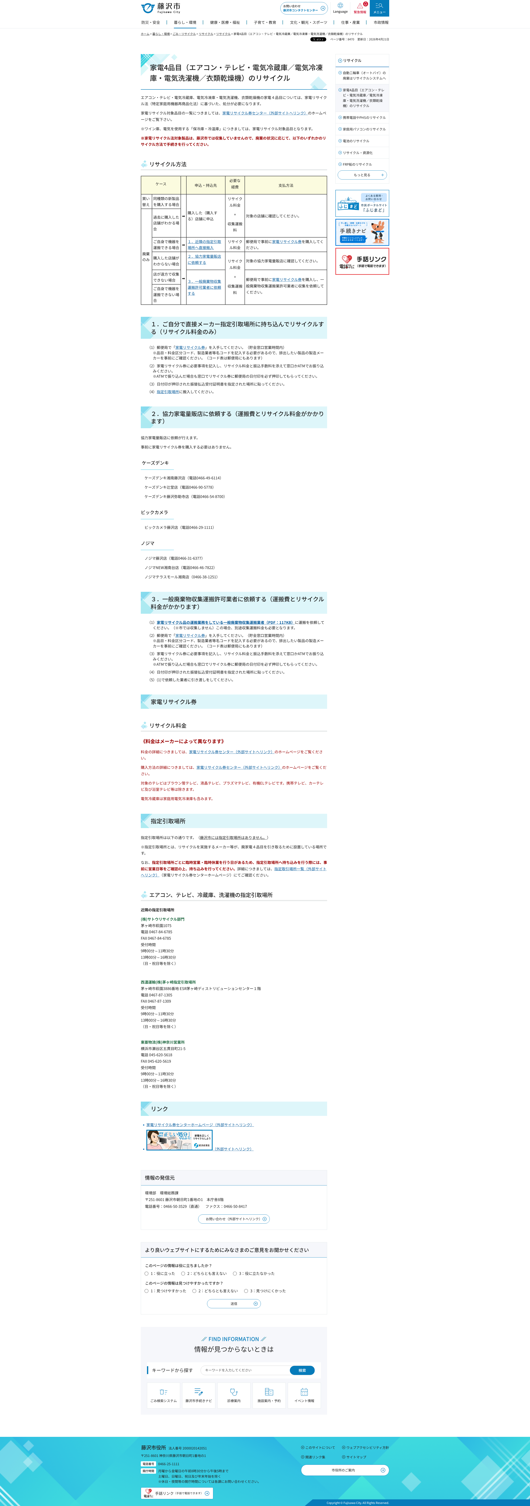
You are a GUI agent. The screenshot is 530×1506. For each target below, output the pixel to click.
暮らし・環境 (161, 34)
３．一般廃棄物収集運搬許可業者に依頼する (204, 287)
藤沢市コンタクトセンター (300, 8)
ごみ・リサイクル (184, 34)
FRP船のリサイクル (357, 164)
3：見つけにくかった (268, 1290)
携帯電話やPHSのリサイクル (364, 117)
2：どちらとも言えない (207, 1273)
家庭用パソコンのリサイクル (364, 129)
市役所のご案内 (343, 1469)
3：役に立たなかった (257, 1273)
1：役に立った (163, 1273)
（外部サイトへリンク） (233, 1149)
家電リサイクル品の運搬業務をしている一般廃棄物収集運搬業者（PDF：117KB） (226, 622)
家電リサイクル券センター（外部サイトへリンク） (265, 113)
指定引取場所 (168, 391)
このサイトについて (320, 1447)
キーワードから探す (172, 1370)
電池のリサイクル (356, 140)
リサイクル (206, 34)
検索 (302, 1370)
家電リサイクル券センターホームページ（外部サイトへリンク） (200, 1124)
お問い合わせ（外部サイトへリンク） (234, 1218)
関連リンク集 (315, 1456)
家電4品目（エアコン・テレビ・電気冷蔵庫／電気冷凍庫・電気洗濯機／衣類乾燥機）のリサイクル (363, 97)
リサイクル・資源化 (358, 152)
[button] (340, 8)
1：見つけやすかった (168, 1290)
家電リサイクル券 (287, 241)
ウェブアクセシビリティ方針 (367, 1447)
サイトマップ (356, 1456)
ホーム (145, 34)
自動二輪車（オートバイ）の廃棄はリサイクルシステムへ (364, 75)
